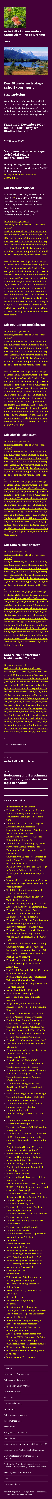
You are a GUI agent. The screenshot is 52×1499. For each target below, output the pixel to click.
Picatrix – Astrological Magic (20, 1300)
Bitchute (8, 1397)
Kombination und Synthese (17, 1386)
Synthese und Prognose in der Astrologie (26, 1093)
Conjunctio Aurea (12, 1392)
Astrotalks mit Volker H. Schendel (23, 990)
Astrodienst (9, 1438)
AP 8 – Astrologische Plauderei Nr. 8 (24, 1254)
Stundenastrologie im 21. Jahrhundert (24, 1163)
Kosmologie (9, 1409)
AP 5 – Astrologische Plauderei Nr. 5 (23, 1264)
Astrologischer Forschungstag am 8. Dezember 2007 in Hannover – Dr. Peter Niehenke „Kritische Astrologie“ (25, 1337)
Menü (8, 42)
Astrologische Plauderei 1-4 (19, 1267)
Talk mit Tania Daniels (17, 1230)
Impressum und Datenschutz (20, 1357)
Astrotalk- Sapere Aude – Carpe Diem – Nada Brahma (24, 33)
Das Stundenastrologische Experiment (25, 1314)
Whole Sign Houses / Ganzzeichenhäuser (26, 1344)
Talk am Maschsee (13, 1421)
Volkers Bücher (14, 1274)
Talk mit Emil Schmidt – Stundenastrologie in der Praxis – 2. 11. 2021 (25, 1113)
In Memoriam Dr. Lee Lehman (20, 807)
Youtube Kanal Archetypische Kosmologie (24, 1450)
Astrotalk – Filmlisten (17, 1317)
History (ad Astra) (12, 1484)
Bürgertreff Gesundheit (15, 1432)
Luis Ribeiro (12, 1240)
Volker (6, 745)
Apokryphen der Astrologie (19, 993)
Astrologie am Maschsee (15, 1415)
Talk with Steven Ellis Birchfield (22, 1227)
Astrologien (9, 1427)
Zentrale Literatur (15, 1297)
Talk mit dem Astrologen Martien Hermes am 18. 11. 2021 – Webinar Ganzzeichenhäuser (27, 1053)
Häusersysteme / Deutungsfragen (22, 1347)
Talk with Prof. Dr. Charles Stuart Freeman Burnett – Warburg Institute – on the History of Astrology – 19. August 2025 (27, 923)
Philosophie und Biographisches (22, 1284)
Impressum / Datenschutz (16, 1374)
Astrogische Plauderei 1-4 (16, 1380)
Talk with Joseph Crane (18, 1217)
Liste (6, 1478)
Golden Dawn (12, 1287)
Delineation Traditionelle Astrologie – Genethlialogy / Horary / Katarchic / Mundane (26, 1465)
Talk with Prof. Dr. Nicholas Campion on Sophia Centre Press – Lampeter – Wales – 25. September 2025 (26, 860)
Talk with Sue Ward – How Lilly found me (26, 1213)
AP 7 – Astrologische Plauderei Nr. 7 (23, 1257)
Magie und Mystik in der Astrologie (23, 1003)
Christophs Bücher (15, 1270)
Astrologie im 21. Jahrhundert (18, 1472)
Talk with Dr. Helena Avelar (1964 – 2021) (26, 1040)
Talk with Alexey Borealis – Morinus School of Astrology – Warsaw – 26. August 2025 (24, 963)
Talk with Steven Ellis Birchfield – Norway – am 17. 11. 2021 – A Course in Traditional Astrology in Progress (24, 1063)
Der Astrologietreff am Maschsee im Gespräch (21, 1457)
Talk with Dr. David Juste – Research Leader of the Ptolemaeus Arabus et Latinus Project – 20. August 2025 (24, 913)
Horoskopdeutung (13, 1403)
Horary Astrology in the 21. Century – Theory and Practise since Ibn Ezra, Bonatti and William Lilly (24, 1157)
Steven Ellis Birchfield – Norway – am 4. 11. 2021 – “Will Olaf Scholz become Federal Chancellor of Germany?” (27, 1187)
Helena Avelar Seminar (17, 1173)
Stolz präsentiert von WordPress (19, 1494)
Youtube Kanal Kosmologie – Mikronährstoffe (26, 1444)
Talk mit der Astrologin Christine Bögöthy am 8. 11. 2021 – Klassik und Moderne (24, 1086)
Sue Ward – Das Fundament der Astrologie (27, 943)
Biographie (11, 1304)
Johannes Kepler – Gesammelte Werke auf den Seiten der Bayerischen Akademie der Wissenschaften (27, 883)
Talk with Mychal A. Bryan (19, 1200)
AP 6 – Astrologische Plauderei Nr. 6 (24, 1260)
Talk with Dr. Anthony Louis (20, 1203)
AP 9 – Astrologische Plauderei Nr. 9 (24, 1250)
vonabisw (8, 1368)
